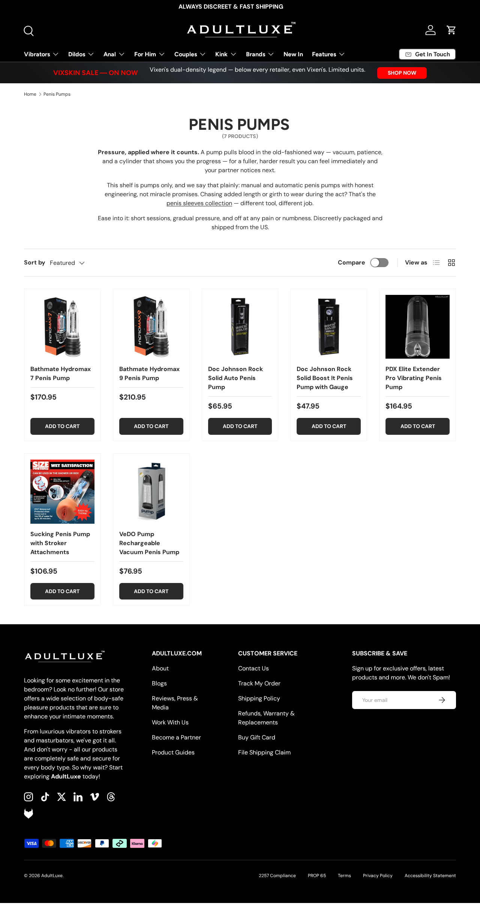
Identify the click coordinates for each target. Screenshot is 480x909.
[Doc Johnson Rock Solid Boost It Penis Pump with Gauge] (329, 327)
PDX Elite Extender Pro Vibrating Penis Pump (414, 378)
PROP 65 (317, 876)
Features (324, 54)
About (160, 668)
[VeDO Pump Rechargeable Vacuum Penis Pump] (151, 492)
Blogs (159, 683)
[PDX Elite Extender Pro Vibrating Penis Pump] (418, 327)
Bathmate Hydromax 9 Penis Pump (149, 373)
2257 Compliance (277, 876)
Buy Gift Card (256, 737)
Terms (344, 876)
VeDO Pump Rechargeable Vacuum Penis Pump (149, 543)
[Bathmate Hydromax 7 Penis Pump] (62, 327)
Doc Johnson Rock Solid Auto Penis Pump (235, 378)
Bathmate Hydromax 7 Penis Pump (60, 373)
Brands (255, 54)
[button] (451, 30)
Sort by (34, 262)
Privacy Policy (378, 876)
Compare (351, 262)
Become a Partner (176, 737)
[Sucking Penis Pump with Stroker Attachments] (62, 492)
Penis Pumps (57, 94)
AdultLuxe (52, 876)
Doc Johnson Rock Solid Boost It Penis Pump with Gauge (325, 378)
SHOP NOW (402, 72)
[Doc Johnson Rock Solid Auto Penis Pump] (240, 327)
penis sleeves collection (199, 203)
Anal (110, 54)
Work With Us (170, 722)
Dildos (76, 54)
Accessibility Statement (430, 876)
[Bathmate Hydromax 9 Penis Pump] (151, 327)
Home (30, 94)
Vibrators (37, 54)
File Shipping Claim (264, 752)
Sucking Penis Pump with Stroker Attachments (60, 543)
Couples (185, 54)
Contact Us (253, 668)
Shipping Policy (259, 698)
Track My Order (259, 683)
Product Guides (173, 752)
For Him (145, 54)
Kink (221, 54)
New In (293, 54)
